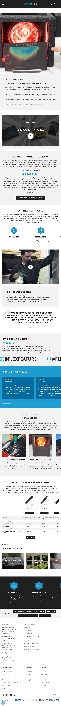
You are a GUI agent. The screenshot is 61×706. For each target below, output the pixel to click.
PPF (28, 615)
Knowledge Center (7, 671)
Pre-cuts (34, 615)
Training (4, 674)
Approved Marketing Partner (10, 682)
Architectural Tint (32, 611)
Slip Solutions (51, 611)
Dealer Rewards (28, 630)
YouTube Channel (7, 680)
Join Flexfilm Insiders (29, 652)
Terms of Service (45, 682)
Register (29, 677)
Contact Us (27, 628)
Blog (3, 688)
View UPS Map (10, 658)
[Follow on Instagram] (7, 695)
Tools (42, 611)
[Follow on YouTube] (11, 695)
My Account (30, 671)
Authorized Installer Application (11, 677)
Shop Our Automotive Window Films (30, 198)
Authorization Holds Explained (32, 649)
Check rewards (14, 603)
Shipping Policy (45, 685)
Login (28, 674)
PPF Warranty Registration (31, 643)
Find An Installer (28, 633)
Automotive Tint (19, 611)
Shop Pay (29, 680)
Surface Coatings (45, 615)
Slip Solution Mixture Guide (31, 636)
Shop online (39, 601)
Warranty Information (30, 646)
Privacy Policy (44, 680)
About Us (43, 671)
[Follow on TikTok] (15, 695)
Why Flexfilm (44, 674)
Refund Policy (44, 677)
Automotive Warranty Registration (30, 640)
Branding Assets (7, 685)
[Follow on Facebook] (3, 695)
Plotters (21, 615)
